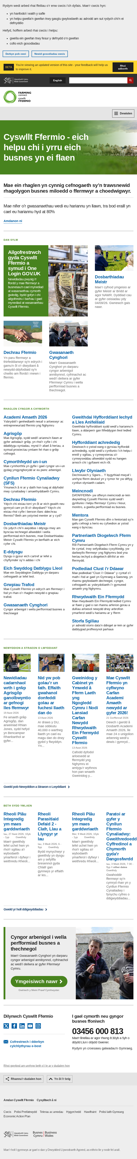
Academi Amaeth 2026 (25, 417)
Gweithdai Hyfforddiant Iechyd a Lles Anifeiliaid (102, 419)
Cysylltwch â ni (46, 1100)
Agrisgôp (13, 433)
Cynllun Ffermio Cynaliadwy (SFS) (31, 480)
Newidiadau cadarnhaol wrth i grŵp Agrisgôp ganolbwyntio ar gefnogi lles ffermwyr (17, 692)
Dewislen (126, 113)
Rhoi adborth (123, 67)
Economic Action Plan (17, 1116)
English (57, 80)
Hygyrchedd (73, 1111)
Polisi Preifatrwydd (25, 1111)
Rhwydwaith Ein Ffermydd (98, 596)
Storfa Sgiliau (85, 621)
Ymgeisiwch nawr (36, 981)
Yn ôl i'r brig (62, 1078)
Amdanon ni (13, 221)
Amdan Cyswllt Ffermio (19, 1100)
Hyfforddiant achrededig (96, 442)
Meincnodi (82, 490)
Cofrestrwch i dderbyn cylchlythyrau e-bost (27, 1044)
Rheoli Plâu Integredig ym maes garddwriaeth (17, 821)
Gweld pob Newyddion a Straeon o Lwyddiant (35, 786)
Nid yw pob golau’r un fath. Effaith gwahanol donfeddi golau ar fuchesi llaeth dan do (51, 695)
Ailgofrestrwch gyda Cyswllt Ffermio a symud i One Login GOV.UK (24, 262)
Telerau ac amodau (51, 1111)
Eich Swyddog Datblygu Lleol (33, 568)
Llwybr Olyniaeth (89, 470)
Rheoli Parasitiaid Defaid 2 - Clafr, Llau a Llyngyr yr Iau (49, 826)
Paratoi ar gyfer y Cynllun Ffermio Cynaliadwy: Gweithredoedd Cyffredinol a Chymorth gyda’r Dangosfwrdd (121, 836)
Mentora (80, 515)
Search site (130, 80)
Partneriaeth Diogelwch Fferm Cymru (101, 538)
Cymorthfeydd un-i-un (25, 461)
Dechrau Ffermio (20, 352)
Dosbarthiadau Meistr (109, 279)
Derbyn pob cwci (16, 53)
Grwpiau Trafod (19, 584)
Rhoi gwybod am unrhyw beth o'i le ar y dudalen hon (37, 1065)
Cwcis (7, 1111)
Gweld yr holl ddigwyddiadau (23, 909)
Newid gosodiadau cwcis (49, 53)
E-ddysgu (13, 551)
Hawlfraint (90, 1111)
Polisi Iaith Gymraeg (111, 1111)
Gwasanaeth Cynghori (61, 355)
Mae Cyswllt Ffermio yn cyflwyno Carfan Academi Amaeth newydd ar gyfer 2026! (118, 695)
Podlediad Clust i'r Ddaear (98, 568)
